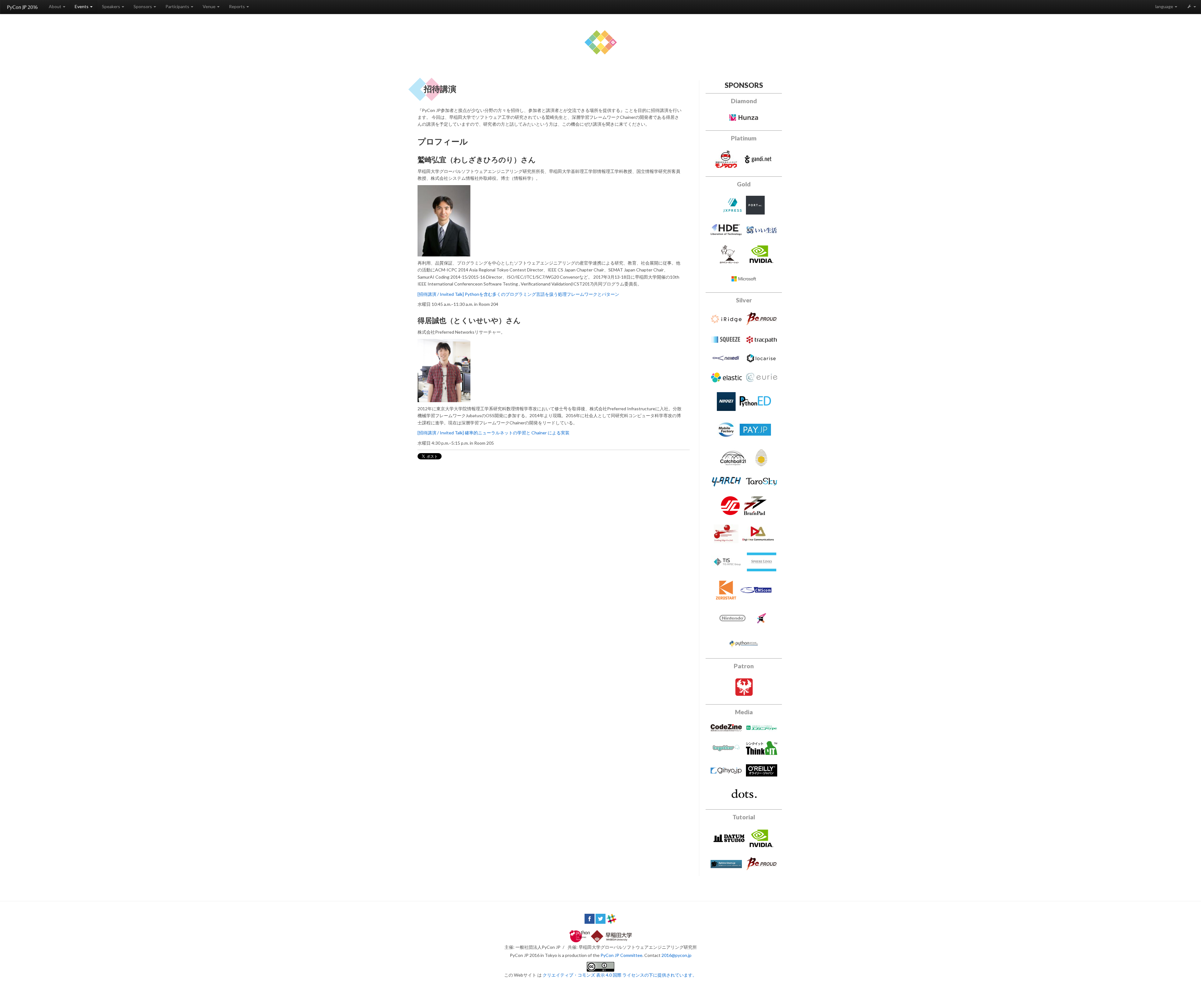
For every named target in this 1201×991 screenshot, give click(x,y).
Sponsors (143, 6)
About (55, 6)
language (1164, 6)
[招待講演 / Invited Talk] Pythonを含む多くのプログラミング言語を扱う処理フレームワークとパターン (518, 294)
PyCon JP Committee (621, 955)
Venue (209, 6)
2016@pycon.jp (676, 955)
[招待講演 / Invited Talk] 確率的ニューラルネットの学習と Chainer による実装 (494, 432)
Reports (237, 6)
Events (82, 6)
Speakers (111, 6)
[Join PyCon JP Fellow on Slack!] (611, 918)
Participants (177, 6)
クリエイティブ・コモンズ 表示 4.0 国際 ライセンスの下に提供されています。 (620, 975)
